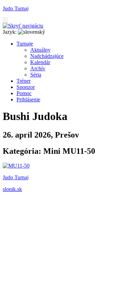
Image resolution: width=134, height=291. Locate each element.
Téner (23, 81)
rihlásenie (28, 99)
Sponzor (25, 87)
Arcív (37, 68)
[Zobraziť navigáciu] (5, 21)
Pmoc (24, 93)
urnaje (24, 44)
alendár (40, 62)
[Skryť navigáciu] (23, 26)
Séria (35, 75)
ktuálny (40, 50)
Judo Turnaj (16, 8)
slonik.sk (12, 189)
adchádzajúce (47, 56)
